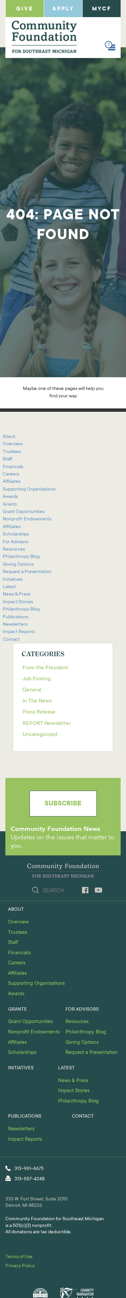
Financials (13, 467)
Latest (9, 587)
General (32, 690)
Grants (10, 504)
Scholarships (16, 534)
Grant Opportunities (24, 512)
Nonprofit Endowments (27, 519)
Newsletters (15, 624)
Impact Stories (18, 602)
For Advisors (15, 542)
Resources (14, 549)
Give (24, 9)
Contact (11, 639)
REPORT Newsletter (47, 724)
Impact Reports (19, 632)
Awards (10, 497)
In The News (37, 701)
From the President (45, 668)
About (9, 437)
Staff (7, 459)
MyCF (101, 9)
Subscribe (63, 804)
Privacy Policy (20, 1266)
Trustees (12, 452)
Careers (11, 474)
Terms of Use (19, 1257)
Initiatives (13, 579)
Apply (63, 9)
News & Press (16, 594)
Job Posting (37, 679)
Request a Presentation (27, 572)
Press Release (39, 712)
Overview (13, 444)
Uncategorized (40, 735)
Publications (15, 617)
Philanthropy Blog (21, 557)
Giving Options (18, 564)
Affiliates (11, 482)
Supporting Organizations (29, 489)
